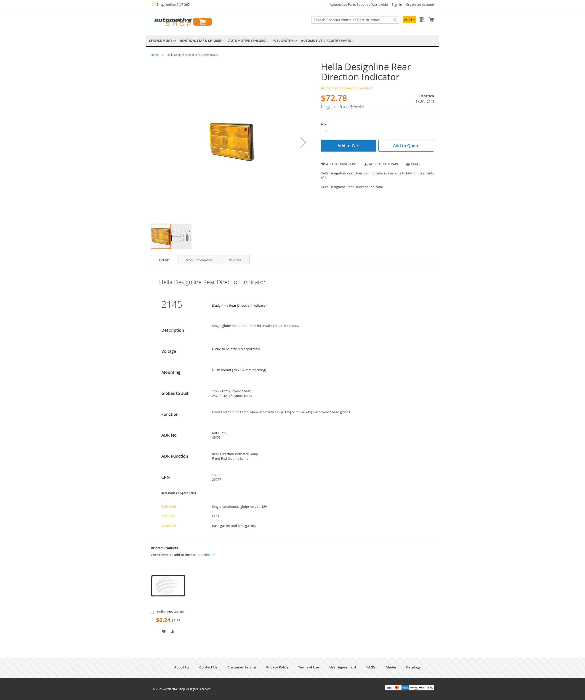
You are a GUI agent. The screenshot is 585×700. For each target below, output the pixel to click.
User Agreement (342, 667)
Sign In (397, 4)
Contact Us (208, 667)
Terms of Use (308, 667)
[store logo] (183, 21)
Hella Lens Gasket (170, 611)
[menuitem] (161, 40)
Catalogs (413, 667)
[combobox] (355, 20)
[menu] (292, 40)
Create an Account (420, 4)
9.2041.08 (168, 506)
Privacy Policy (277, 667)
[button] (409, 19)
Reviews (235, 260)
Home (155, 54)
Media (391, 667)
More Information (199, 260)
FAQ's (371, 667)
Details (164, 260)
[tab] (164, 259)
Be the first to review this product (346, 88)
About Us (181, 667)
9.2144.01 (168, 516)
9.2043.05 (168, 526)
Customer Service (241, 667)
